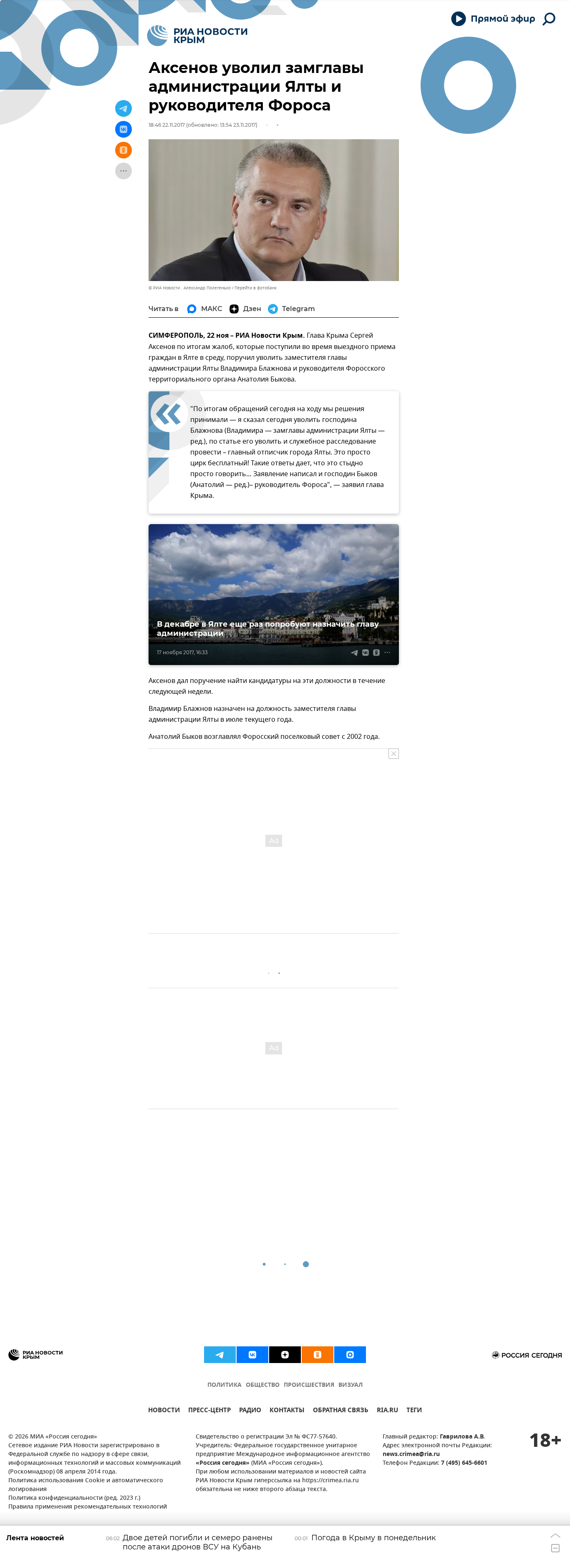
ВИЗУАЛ (350, 1385)
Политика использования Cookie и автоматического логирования (85, 1485)
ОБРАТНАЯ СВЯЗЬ (340, 1411)
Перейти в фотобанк (256, 288)
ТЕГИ (414, 1411)
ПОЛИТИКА (224, 1385)
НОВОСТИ (164, 1411)
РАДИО (250, 1411)
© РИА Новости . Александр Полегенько (190, 288)
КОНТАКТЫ (287, 1411)
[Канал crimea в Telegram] (220, 1354)
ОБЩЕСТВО (263, 1385)
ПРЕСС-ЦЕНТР (209, 1411)
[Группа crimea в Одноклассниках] (317, 1354)
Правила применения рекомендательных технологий (87, 1507)
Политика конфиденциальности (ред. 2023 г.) (74, 1498)
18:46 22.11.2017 (167, 125)
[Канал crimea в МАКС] (350, 1354)
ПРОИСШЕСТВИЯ (309, 1385)
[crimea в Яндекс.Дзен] (285, 1354)
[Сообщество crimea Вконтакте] (252, 1354)
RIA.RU (387, 1411)
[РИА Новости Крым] (197, 35)
